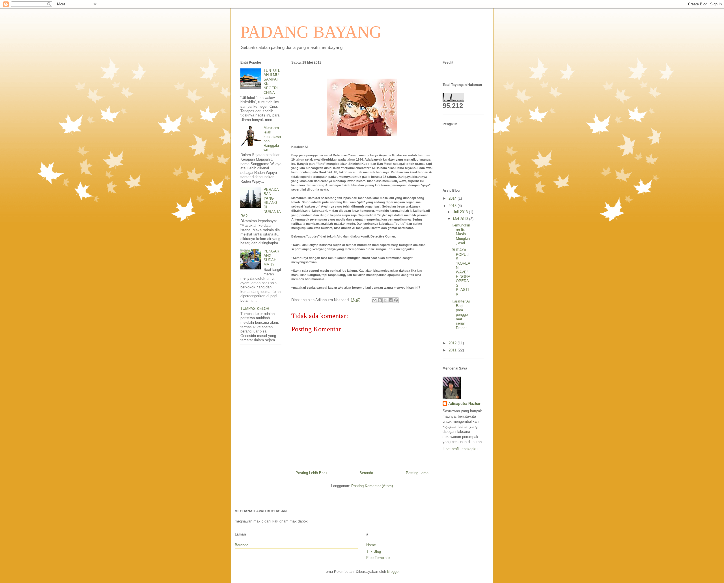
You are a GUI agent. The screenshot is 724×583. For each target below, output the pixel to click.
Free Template (378, 558)
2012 (453, 343)
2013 (453, 206)
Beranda (366, 473)
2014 (453, 198)
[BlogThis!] (380, 300)
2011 (453, 350)
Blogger (393, 571)
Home (371, 545)
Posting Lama (417, 473)
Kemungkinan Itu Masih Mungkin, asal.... (461, 234)
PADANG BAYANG (311, 32)
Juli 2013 (461, 212)
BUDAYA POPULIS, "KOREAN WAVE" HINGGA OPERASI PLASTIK (461, 272)
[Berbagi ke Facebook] (390, 300)
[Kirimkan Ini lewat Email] (374, 300)
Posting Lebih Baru (311, 473)
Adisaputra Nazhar (464, 403)
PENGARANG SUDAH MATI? (271, 258)
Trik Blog (373, 551)
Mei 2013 (461, 219)
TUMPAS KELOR (254, 308)
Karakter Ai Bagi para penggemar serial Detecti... (461, 316)
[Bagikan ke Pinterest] (396, 300)
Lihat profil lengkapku (460, 449)
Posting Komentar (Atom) (372, 486)
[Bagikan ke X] (385, 300)
